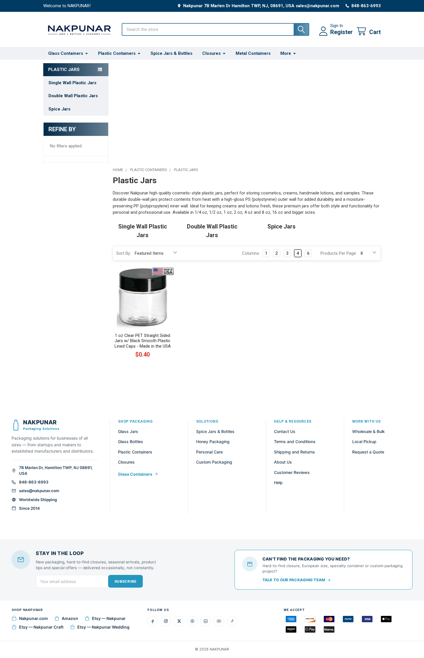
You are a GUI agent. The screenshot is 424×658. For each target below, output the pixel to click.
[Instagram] (166, 621)
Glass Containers (65, 53)
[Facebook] (152, 621)
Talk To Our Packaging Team (293, 580)
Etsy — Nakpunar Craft (41, 627)
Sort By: (123, 253)
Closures (211, 53)
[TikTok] (232, 621)
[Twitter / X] (179, 621)
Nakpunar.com (33, 618)
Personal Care (209, 451)
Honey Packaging (213, 441)
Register (341, 32)
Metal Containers (253, 53)
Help (278, 482)
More (285, 53)
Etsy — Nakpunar (109, 618)
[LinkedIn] (205, 621)
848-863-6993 (33, 482)
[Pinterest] (192, 621)
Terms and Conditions (295, 441)
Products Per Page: (338, 253)
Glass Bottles (130, 441)
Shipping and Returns (294, 451)
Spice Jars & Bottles (171, 53)
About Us (283, 462)
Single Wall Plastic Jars (72, 82)
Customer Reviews (292, 472)
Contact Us (284, 431)
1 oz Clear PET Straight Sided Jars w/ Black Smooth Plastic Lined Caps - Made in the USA (143, 341)
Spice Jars (59, 109)
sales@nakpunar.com (39, 490)
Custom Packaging (214, 462)
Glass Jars (128, 431)
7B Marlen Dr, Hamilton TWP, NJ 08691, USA (56, 470)
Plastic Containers (117, 53)
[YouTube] (219, 621)
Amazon (70, 618)
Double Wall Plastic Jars (73, 95)
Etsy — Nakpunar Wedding (103, 627)
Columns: (251, 253)
